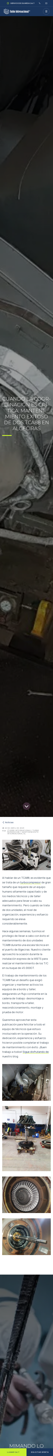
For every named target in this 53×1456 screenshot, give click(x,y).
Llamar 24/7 (13, 1452)
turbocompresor (30, 882)
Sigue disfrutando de (36, 1052)
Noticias (9, 822)
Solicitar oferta (40, 1452)
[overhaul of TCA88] (26, 1082)
